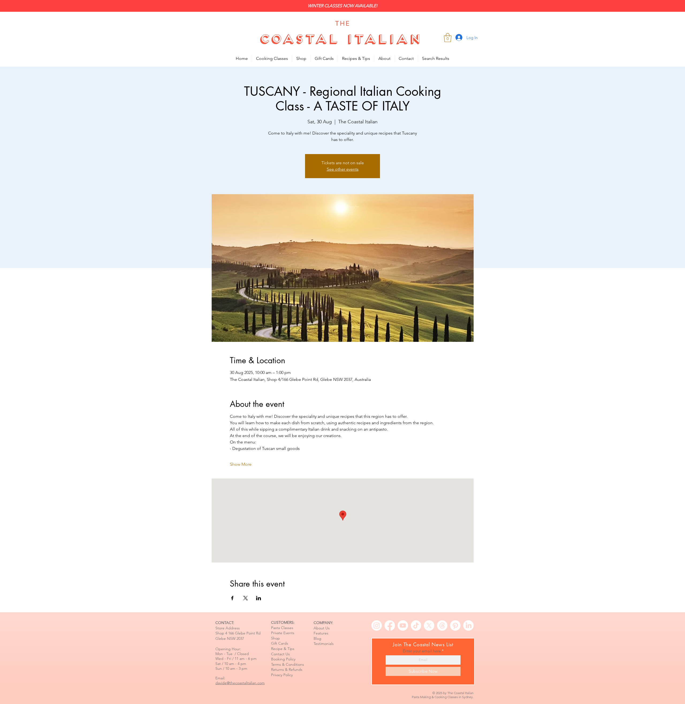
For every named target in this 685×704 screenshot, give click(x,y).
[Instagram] (376, 625)
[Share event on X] (245, 598)
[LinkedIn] (468, 625)
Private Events (282, 632)
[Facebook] (390, 625)
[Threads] (442, 625)
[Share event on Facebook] (232, 598)
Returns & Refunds (286, 669)
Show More (241, 464)
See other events (343, 169)
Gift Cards (279, 643)
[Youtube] (403, 625)
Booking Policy (283, 659)
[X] (429, 625)
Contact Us (280, 654)
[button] (447, 37)
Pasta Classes (282, 627)
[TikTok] (416, 625)
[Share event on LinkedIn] (258, 598)
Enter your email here (422, 651)
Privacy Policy (282, 674)
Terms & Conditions (287, 664)
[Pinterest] (455, 625)
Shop (275, 638)
